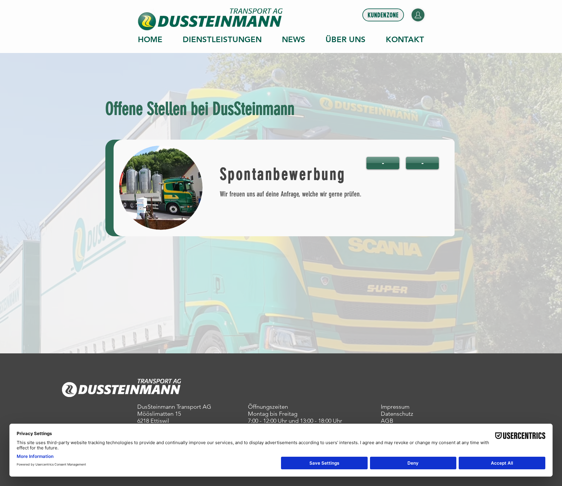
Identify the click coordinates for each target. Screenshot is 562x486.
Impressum (395, 406)
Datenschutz (397, 413)
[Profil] (418, 14)
